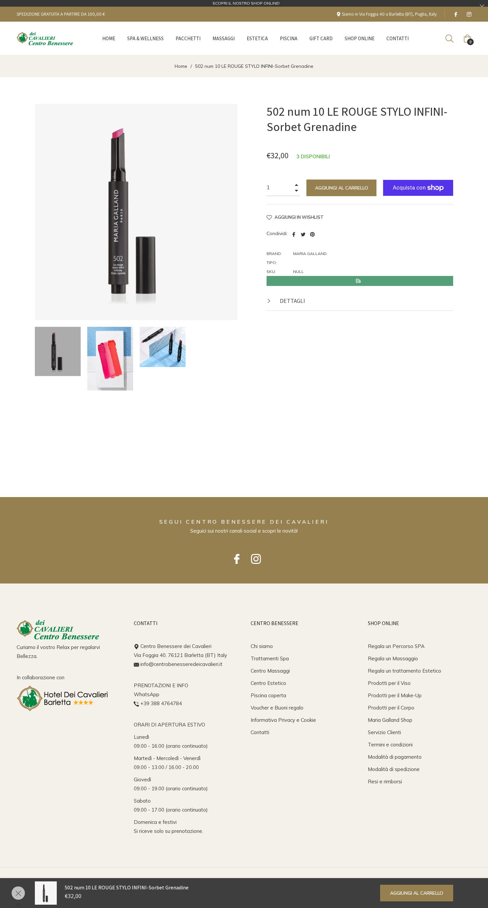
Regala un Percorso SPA (396, 646)
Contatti (260, 732)
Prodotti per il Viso (389, 683)
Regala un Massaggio (393, 658)
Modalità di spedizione (394, 769)
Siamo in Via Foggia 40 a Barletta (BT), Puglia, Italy (389, 14)
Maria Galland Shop (390, 720)
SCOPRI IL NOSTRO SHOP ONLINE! (246, 3)
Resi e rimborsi (385, 781)
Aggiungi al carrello (416, 893)
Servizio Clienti (384, 732)
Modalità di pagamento (395, 757)
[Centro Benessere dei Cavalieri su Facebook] (455, 14)
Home (181, 66)
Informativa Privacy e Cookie (283, 720)
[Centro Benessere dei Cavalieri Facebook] (234, 556)
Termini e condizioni (390, 744)
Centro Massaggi (270, 671)
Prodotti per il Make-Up (395, 695)
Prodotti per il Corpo (391, 708)
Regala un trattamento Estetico (404, 671)
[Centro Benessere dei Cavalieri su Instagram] (468, 14)
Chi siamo (262, 646)
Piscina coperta (268, 695)
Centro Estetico (268, 683)
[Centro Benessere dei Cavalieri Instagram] (253, 556)
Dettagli (292, 301)
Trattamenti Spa (270, 658)
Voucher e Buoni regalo (277, 708)
